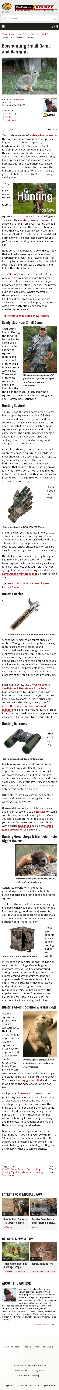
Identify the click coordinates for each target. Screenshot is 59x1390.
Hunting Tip (8, 1172)
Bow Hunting (33, 1169)
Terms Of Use (21, 1370)
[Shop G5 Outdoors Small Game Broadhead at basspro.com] (32, 615)
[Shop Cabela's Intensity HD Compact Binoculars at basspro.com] (23, 741)
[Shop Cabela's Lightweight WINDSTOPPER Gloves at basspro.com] (23, 505)
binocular (39, 811)
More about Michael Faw (44, 1324)
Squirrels (20, 1172)
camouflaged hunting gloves (19, 573)
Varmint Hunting (34, 1172)
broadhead (24, 825)
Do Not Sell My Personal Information (29, 1365)
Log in (52, 26)
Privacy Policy (38, 1370)
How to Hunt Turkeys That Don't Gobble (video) (15, 1222)
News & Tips (23, 34)
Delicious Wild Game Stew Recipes (28, 315)
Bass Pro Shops (12, 1346)
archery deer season (41, 135)
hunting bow (27, 220)
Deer (36, 1227)
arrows (24, 1093)
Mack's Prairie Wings (44, 1346)
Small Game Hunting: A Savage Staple (15, 1265)
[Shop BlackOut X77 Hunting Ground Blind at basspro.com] (22, 940)
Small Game (47, 34)
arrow (44, 220)
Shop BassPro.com (6, 12)
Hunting (35, 34)
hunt (16, 274)
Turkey (9, 1227)
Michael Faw (18, 99)
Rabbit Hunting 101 (42, 1263)
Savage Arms (8, 1271)
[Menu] (3, 26)
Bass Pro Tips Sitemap (29, 1375)
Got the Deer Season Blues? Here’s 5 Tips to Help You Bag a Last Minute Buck (43, 1224)
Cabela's (27, 1346)
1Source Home (8, 34)
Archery (22, 1169)
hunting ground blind (29, 1080)
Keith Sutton (37, 1271)
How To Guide (9, 1169)
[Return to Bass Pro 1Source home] (35, 10)
